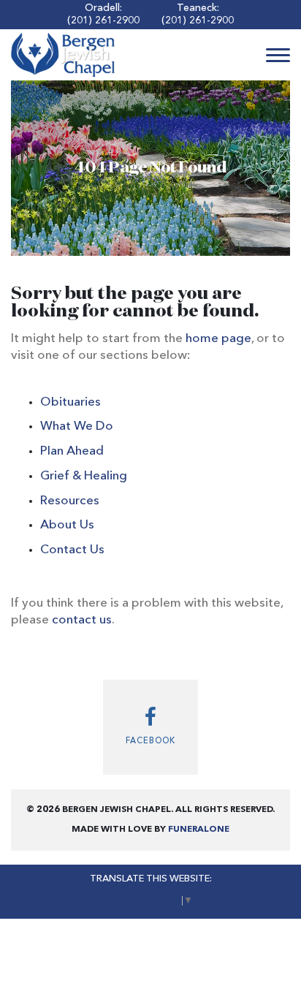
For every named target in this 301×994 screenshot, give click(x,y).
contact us (82, 620)
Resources (69, 501)
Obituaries (70, 402)
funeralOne (198, 829)
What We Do (76, 426)
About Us (67, 525)
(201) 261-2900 (103, 20)
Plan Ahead (72, 451)
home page (218, 339)
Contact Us (72, 550)
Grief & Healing (83, 476)
